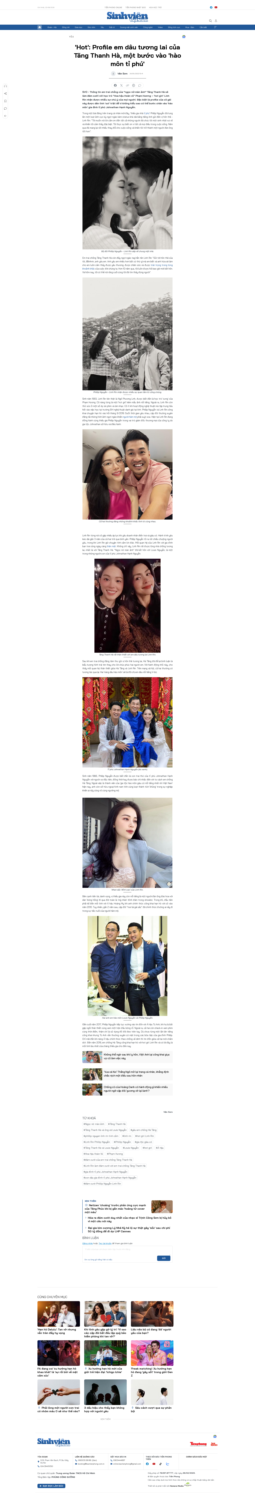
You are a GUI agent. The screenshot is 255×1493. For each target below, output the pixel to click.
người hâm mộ (130, 416)
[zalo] (169, 1464)
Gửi (164, 1258)
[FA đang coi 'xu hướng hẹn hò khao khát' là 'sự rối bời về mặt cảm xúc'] (58, 1353)
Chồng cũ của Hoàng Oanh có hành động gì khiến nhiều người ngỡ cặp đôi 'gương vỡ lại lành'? (136, 1088)
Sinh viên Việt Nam (53, 1442)
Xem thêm (215, 27)
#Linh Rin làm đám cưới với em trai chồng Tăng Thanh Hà (114, 1165)
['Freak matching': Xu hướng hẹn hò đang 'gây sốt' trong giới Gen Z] (152, 1353)
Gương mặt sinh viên (129, 27)
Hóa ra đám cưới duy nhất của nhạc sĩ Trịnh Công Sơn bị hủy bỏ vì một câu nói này (129, 1219)
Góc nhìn (91, 27)
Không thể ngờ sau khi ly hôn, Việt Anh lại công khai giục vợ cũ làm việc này (137, 1056)
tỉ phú (146, 113)
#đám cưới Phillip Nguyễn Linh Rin (102, 1183)
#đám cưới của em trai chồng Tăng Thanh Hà (108, 1159)
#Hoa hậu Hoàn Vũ (93, 1153)
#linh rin (126, 1135)
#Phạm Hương (115, 1153)
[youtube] (216, 7)
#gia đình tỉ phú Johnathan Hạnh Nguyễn (105, 1171)
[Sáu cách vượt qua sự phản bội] (152, 1392)
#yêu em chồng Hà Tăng (143, 1130)
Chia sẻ (5, 93)
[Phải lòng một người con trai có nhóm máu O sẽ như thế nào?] (58, 1392)
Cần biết (203, 27)
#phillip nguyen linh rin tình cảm (101, 1135)
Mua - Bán (189, 27)
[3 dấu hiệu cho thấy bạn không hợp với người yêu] (105, 1392)
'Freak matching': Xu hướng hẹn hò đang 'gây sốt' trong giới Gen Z (152, 1372)
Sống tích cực (174, 27)
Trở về (5, 116)
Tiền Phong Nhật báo (135, 7)
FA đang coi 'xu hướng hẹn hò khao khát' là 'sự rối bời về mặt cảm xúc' (57, 1372)
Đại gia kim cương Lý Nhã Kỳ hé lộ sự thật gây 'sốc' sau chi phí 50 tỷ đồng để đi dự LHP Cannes (129, 1229)
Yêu (102, 27)
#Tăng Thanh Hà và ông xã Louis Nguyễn (105, 1130)
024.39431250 (46, 1466)
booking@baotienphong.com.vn (91, 1464)
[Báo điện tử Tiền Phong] (198, 1444)
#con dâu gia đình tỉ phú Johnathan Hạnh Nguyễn (110, 1177)
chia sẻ (115, 85)
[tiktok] (162, 1464)
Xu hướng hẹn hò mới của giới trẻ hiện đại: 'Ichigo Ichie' (103, 1370)
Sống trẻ (65, 27)
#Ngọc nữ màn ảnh (94, 1124)
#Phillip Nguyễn (122, 1141)
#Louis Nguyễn (131, 1147)
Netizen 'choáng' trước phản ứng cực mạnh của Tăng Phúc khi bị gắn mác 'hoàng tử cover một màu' (115, 1209)
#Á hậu (159, 1147)
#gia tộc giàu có (143, 1141)
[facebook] (211, 7)
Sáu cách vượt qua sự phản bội (151, 1409)
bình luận (139, 85)
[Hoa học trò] (214, 1444)
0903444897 (119, 1460)
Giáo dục (78, 27)
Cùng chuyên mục (52, 1297)
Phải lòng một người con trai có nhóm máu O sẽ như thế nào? (58, 1409)
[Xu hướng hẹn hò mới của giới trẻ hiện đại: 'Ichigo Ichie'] (105, 1353)
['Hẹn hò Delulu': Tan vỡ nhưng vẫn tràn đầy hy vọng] (58, 1314)
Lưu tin (5, 101)
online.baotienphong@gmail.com (127, 1464)
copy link (127, 85)
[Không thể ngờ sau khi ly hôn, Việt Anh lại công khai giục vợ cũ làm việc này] (92, 1057)
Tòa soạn (42, 1457)
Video (160, 27)
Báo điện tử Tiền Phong (127, 17)
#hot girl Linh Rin (144, 1135)
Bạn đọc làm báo (53, 1485)
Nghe (5, 86)
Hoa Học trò (155, 7)
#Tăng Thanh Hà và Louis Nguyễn (101, 1147)
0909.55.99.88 (84, 1460)
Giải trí (112, 27)
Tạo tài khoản (105, 1243)
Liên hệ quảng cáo (84, 1457)
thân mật (111, 546)
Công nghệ (147, 27)
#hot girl (147, 1147)
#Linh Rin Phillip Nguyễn (97, 1141)
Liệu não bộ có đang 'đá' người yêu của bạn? (151, 1331)
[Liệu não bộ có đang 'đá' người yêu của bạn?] (152, 1314)
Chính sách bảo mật (196, 1457)
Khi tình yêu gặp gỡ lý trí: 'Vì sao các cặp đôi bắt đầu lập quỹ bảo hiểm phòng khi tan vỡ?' (105, 1333)
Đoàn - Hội (52, 27)
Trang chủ (39, 27)
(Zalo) (94, 1460)
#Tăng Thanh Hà (117, 1124)
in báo (133, 85)
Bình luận (5, 108)
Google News (184, 36)
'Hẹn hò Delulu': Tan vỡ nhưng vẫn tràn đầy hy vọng (56, 1331)
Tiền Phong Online (113, 7)
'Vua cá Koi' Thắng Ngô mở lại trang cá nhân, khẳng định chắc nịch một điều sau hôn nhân (136, 1073)
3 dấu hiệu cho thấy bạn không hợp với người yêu (104, 1409)
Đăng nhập (87, 1243)
